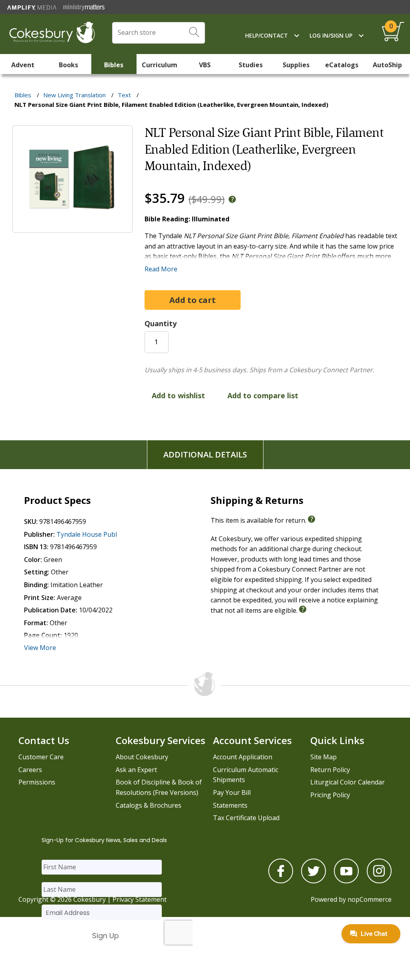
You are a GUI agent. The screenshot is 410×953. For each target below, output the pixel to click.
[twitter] (313, 881)
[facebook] (280, 881)
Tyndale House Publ (86, 534)
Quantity (161, 323)
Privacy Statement (140, 899)
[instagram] (379, 881)
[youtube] (346, 881)
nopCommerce (370, 899)
